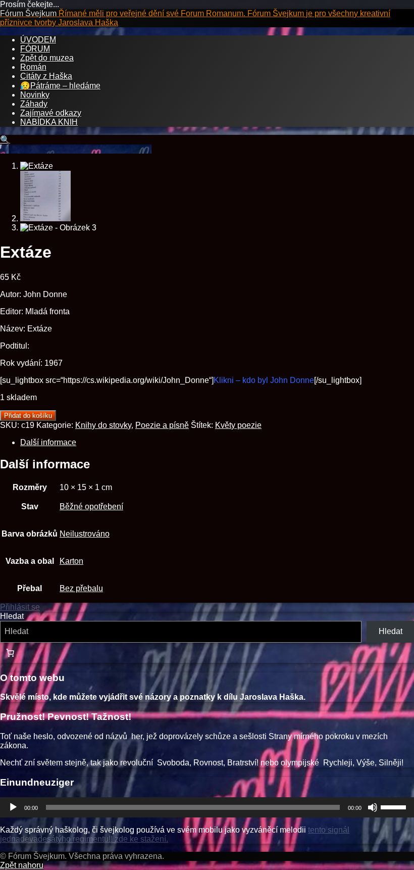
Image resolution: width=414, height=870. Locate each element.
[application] (207, 807)
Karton (71, 561)
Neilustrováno (85, 533)
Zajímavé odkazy (50, 113)
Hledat (12, 616)
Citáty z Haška (46, 76)
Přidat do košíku (28, 415)
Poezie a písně (162, 425)
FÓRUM (35, 48)
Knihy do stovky (103, 425)
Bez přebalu (81, 588)
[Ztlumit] (373, 807)
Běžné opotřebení (91, 506)
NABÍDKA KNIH (49, 122)
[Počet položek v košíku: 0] (10, 653)
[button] (5, 139)
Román (33, 67)
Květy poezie (238, 425)
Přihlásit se (20, 607)
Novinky (34, 94)
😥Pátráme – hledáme (60, 85)
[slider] (395, 806)
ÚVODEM (38, 39)
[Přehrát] (13, 807)
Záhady (33, 104)
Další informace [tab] (48, 442)
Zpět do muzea (47, 58)
